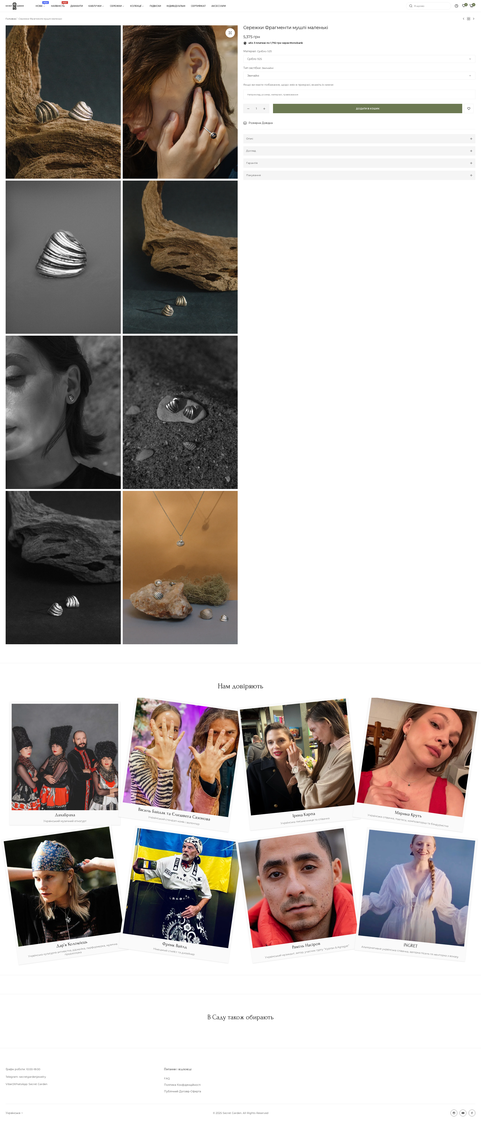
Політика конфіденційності (182, 1085)
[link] (40, 6)
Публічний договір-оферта (182, 1091)
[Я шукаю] (410, 6)
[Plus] (264, 109)
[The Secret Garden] (14, 6)
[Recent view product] (456, 6)
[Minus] (248, 109)
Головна (11, 18)
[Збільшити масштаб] (230, 33)
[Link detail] (454, 1113)
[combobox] (428, 6)
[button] (468, 108)
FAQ (167, 1078)
